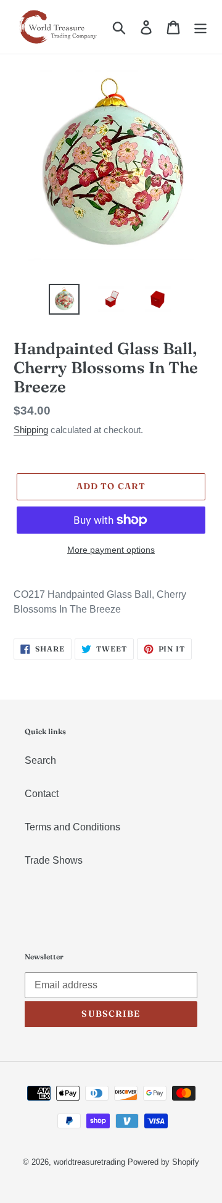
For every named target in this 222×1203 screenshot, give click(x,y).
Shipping (31, 429)
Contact (42, 793)
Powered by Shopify (163, 1162)
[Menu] (200, 26)
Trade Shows (54, 860)
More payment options (111, 550)
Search (40, 760)
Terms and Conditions (72, 827)
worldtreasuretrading (89, 1162)
